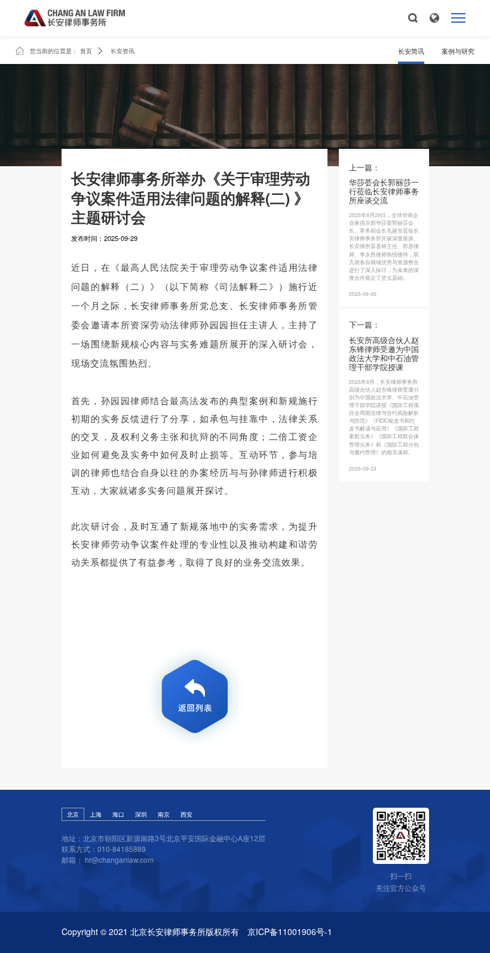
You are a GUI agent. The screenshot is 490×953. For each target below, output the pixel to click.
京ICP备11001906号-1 (289, 932)
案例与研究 (458, 51)
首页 (86, 51)
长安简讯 (411, 51)
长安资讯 (122, 51)
